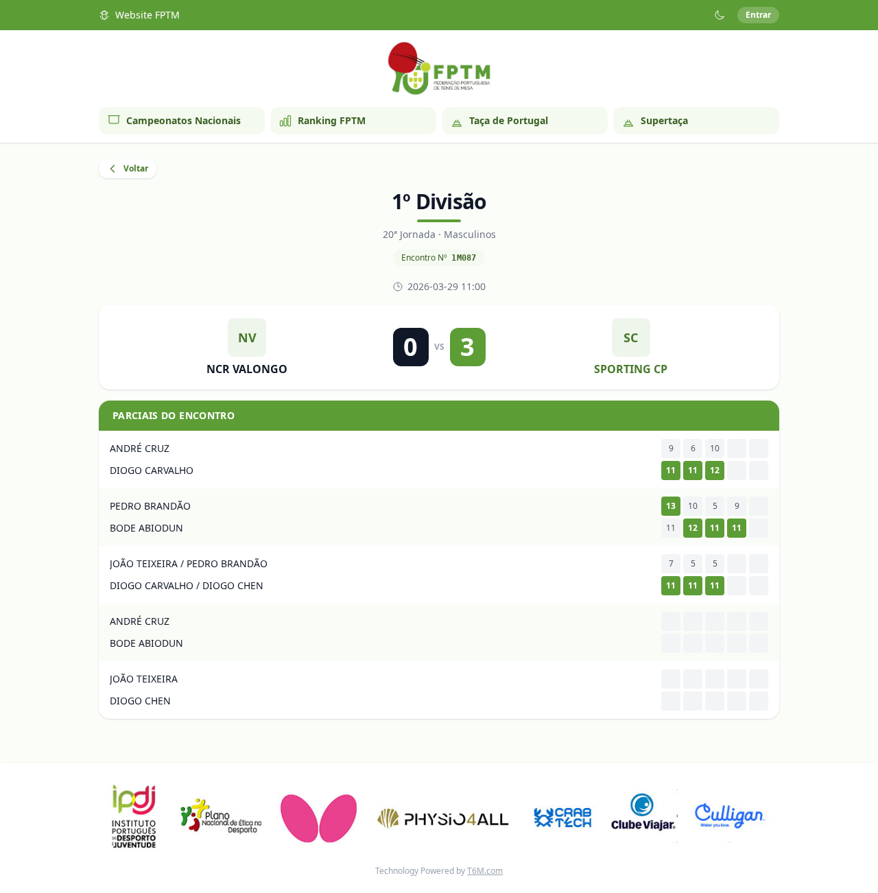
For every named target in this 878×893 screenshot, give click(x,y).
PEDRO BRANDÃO (150, 505)
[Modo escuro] (719, 15)
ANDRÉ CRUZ (139, 448)
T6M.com (485, 871)
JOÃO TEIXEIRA (144, 678)
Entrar (758, 15)
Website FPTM (147, 14)
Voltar (135, 168)
